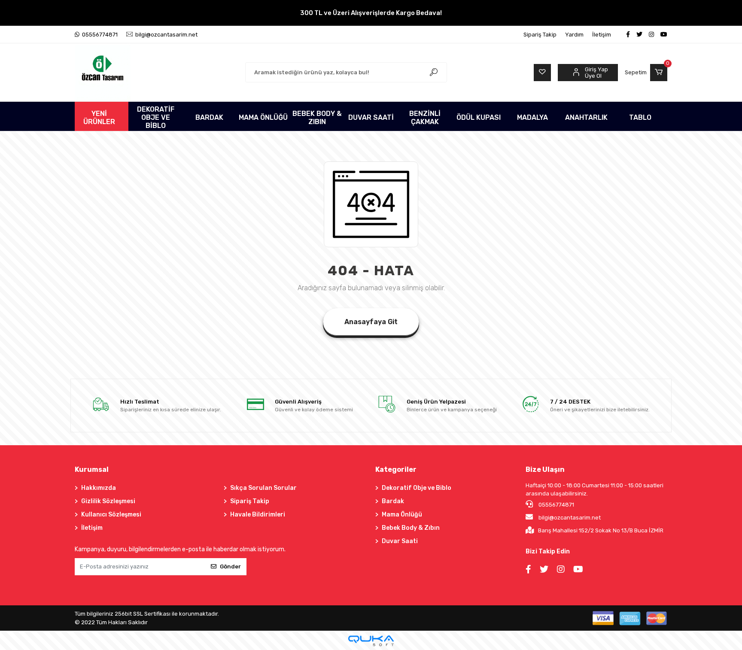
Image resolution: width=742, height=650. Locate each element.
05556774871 (555, 504)
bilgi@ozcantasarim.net (569, 517)
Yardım (574, 34)
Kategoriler (396, 469)
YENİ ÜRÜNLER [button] (99, 117)
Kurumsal (92, 469)
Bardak (393, 501)
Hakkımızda (98, 488)
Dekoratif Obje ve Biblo (416, 488)
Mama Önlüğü (402, 514)
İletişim (601, 34)
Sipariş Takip (539, 34)
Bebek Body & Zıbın (411, 528)
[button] (646, 72)
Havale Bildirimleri (257, 514)
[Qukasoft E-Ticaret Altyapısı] (371, 640)
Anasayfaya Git (371, 322)
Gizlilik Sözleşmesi (108, 501)
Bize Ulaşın (545, 469)
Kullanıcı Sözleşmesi (111, 514)
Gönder (230, 566)
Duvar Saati (400, 541)
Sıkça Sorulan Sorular (263, 488)
